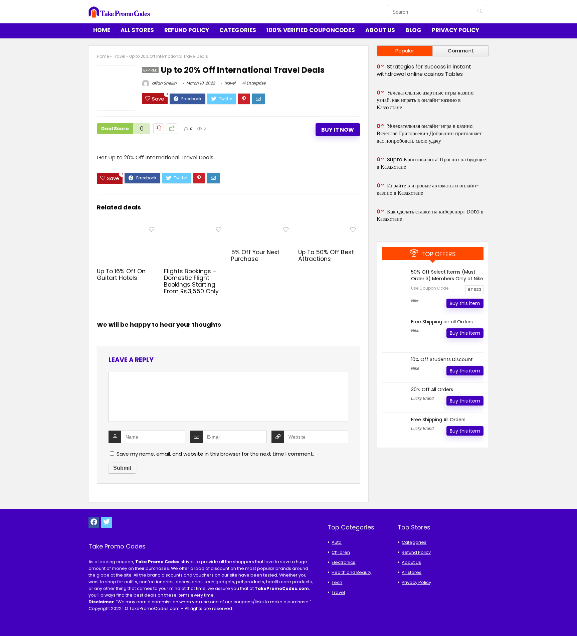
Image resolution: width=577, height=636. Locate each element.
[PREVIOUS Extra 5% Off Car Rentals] (6, 619)
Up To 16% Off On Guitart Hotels (121, 274)
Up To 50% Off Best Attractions (326, 255)
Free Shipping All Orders (438, 419)
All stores (137, 30)
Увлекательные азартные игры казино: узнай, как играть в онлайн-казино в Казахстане (425, 100)
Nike (415, 301)
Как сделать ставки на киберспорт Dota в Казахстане (430, 215)
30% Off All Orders (432, 389)
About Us (380, 30)
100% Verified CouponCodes (310, 30)
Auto (337, 542)
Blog (413, 30)
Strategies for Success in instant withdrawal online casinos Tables (424, 70)
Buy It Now (337, 130)
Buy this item (465, 303)
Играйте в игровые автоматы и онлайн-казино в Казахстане (428, 189)
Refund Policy (186, 30)
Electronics (343, 562)
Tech (337, 582)
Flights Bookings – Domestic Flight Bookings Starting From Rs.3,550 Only (191, 281)
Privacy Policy (455, 30)
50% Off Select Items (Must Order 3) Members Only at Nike (447, 275)
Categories (237, 30)
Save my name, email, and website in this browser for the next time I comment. (215, 453)
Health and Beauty (351, 572)
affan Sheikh (164, 83)
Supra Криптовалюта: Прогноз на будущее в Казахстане (431, 163)
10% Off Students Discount (442, 359)
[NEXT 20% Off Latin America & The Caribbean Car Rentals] (570, 619)
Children (341, 552)
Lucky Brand (422, 398)
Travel (119, 56)
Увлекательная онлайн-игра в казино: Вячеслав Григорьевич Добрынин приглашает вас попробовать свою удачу (429, 133)
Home (101, 30)
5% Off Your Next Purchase (255, 255)
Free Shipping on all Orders (442, 321)
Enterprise (255, 83)
